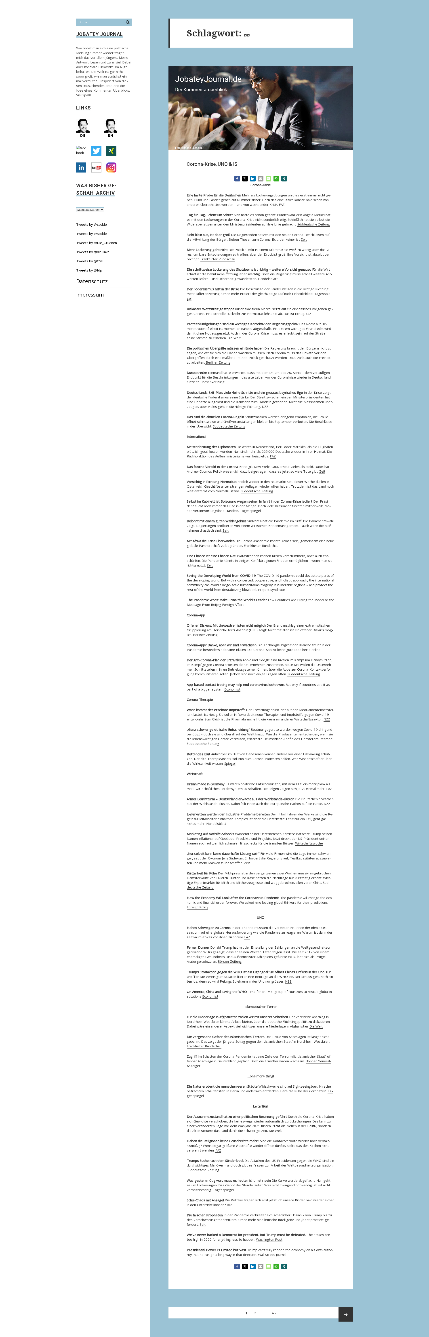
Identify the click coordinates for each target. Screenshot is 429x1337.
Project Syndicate (271, 589)
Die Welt (234, 338)
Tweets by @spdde (91, 224)
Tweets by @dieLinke (92, 252)
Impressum (90, 294)
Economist (232, 689)
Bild (229, 1204)
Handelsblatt (268, 278)
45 (274, 1311)
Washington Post (269, 1239)
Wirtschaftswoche (309, 843)
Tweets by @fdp (89, 270)
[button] (237, 178)
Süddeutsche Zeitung (313, 224)
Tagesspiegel (250, 510)
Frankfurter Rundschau (217, 259)
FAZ (282, 204)
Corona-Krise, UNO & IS (212, 164)
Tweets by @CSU (89, 261)
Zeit (304, 239)
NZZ (265, 406)
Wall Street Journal (272, 1254)
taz (308, 313)
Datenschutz (92, 281)
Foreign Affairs (232, 604)
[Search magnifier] (128, 22)
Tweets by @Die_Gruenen (96, 242)
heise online (311, 649)
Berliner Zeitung (217, 362)
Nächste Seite (346, 1314)
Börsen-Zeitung (212, 382)
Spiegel (230, 763)
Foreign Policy (197, 907)
